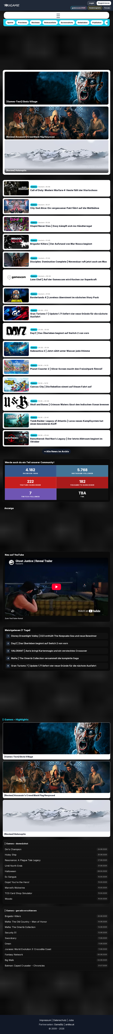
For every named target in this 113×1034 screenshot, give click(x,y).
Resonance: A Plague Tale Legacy (23, 860)
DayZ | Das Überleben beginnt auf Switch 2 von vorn (59, 333)
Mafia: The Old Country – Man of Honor (26, 921)
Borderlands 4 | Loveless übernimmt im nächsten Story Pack (64, 297)
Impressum (45, 1020)
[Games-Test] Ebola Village (18, 756)
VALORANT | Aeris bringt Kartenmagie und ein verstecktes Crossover (49, 650)
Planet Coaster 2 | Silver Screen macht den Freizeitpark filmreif (66, 368)
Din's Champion (13, 849)
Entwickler (83, 22)
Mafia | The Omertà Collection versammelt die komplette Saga (45, 658)
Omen (8, 943)
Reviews (36, 22)
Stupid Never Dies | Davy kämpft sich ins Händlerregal (61, 226)
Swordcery (10, 938)
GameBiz (58, 1024)
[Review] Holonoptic (15, 834)
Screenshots (67, 22)
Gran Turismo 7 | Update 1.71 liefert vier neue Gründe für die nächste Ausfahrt (53, 665)
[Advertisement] (56, 47)
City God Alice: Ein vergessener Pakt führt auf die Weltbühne (64, 208)
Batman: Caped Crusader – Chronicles (25, 965)
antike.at (69, 1024)
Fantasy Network (14, 954)
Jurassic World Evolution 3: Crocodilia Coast (28, 949)
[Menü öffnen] (58, 16)
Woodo (8, 898)
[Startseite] (11, 5)
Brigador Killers (13, 916)
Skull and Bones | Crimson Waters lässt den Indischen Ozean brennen (69, 404)
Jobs (71, 1020)
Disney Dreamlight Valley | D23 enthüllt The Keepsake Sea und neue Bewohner (54, 635)
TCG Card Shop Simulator (18, 893)
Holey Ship (10, 854)
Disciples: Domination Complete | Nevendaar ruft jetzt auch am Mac (68, 261)
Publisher (97, 22)
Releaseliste (50, 22)
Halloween (10, 871)
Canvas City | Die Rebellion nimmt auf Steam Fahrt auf (61, 386)
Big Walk (9, 960)
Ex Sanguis (10, 876)
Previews (22, 22)
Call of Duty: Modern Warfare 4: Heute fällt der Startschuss (63, 190)
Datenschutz (59, 1020)
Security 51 (10, 932)
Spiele (10, 22)
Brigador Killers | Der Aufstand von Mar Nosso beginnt (61, 243)
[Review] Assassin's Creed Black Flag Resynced (29, 795)
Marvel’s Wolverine (15, 887)
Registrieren (104, 3)
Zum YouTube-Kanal (14, 618)
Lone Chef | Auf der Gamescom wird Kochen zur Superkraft (63, 279)
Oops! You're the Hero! (17, 882)
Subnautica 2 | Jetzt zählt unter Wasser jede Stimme (60, 351)
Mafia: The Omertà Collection (20, 927)
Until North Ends (13, 865)
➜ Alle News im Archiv (56, 451)
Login (91, 3)
